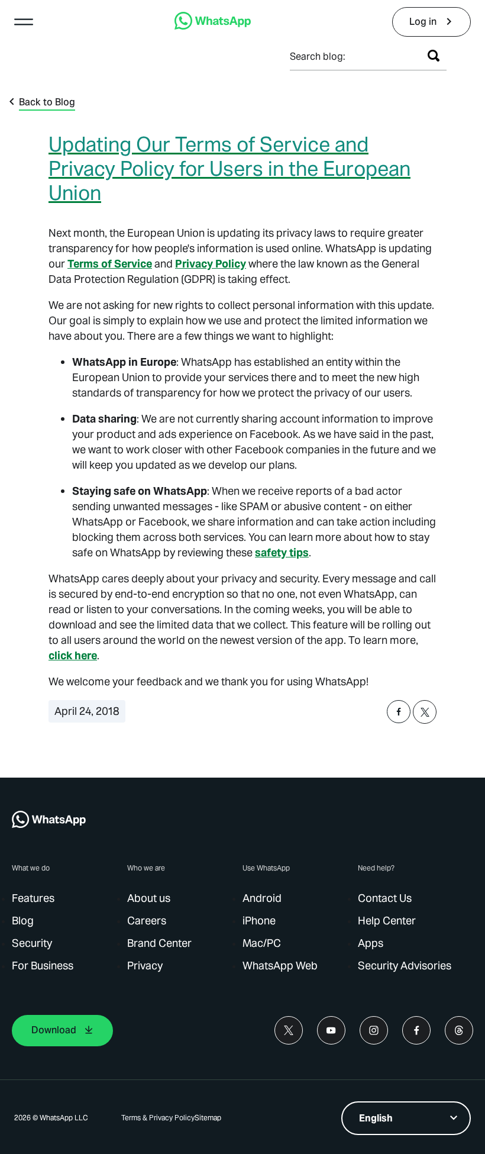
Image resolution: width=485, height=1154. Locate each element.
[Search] (433, 56)
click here (72, 655)
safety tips (282, 552)
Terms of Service (109, 263)
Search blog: (317, 56)
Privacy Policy (210, 263)
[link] (212, 26)
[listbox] (406, 1118)
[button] (23, 21)
